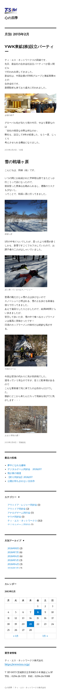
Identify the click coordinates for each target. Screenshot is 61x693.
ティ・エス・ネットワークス (22, 520)
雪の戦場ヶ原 (17, 161)
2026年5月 (13, 560)
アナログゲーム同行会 (19, 512)
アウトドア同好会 (17, 508)
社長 (21, 150)
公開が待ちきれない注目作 (21, 481)
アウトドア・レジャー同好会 (22, 504)
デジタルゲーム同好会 (19, 524)
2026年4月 (13, 564)
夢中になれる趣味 (17, 465)
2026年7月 (13, 552)
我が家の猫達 (14, 473)
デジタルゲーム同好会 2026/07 (25, 469)
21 (30, 624)
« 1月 (15, 635)
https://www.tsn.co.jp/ (17, 664)
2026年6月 (13, 556)
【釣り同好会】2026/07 (20, 477)
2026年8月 (13, 548)
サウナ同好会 (14, 516)
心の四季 (11, 18)
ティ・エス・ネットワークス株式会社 (30, 687)
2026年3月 (13, 568)
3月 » (45, 635)
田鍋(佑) (22, 442)
